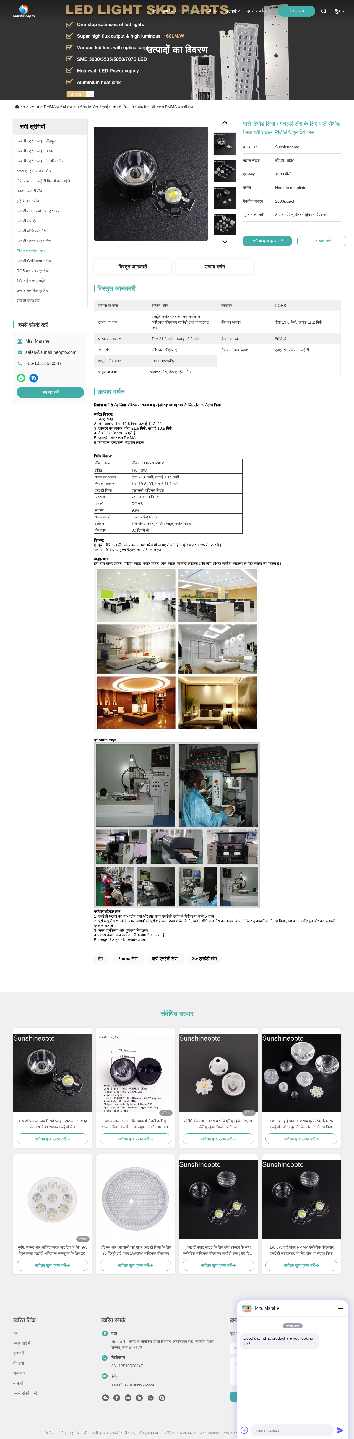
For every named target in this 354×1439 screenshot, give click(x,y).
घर (154, 11)
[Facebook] (117, 1399)
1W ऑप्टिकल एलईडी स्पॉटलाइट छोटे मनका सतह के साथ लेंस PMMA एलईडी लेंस (52, 1124)
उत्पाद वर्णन (215, 267)
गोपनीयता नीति (53, 1433)
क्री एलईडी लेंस (165, 958)
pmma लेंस (127, 958)
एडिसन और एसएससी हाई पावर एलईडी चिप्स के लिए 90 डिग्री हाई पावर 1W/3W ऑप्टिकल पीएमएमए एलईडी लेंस (136, 1250)
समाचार (19, 1373)
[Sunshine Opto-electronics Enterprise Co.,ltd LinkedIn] (139, 1399)
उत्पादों (191, 11)
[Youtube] (128, 1399)
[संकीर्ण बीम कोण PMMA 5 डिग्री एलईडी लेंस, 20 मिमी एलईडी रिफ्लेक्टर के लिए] (218, 1073)
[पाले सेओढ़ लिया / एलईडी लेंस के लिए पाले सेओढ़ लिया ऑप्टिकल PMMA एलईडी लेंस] (151, 183)
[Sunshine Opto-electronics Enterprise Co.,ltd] (24, 11)
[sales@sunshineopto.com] (162, 1399)
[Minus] (340, 1308)
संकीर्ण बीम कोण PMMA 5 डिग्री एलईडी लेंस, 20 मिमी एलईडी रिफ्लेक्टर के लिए (218, 1124)
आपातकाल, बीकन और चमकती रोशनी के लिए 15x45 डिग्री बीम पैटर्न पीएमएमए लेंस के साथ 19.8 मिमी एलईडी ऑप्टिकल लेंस (135, 1124)
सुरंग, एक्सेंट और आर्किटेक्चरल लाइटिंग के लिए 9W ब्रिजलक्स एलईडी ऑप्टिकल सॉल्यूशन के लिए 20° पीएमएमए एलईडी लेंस (52, 1250)
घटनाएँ (230, 11)
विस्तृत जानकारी (133, 267)
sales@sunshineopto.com (50, 352)
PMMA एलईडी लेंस (58, 106)
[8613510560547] (151, 1399)
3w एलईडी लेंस (204, 958)
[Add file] (244, 1430)
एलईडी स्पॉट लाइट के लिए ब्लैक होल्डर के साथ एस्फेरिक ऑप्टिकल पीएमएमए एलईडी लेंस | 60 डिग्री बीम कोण (218, 1250)
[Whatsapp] (21, 378)
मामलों (18, 1383)
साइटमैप (73, 1433)
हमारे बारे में (171, 11)
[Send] (340, 1430)
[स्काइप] (34, 378)
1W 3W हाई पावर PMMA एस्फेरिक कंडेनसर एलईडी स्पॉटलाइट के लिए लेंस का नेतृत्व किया (302, 1124)
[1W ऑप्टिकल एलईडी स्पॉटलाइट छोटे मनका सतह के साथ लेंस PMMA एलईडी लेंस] (52, 1073)
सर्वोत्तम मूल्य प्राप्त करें (267, 241)
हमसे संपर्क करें (258, 11)
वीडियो (213, 11)
